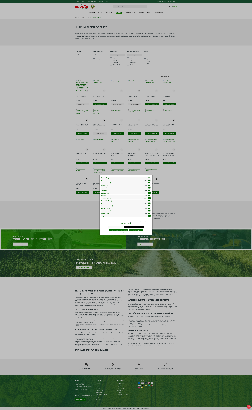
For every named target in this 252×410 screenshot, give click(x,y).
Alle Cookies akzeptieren (136, 230)
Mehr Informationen (126, 223)
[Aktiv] (149, 177)
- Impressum (126, 233)
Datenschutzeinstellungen (115, 227)
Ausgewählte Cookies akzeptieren (118, 230)
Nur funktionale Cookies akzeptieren (134, 227)
